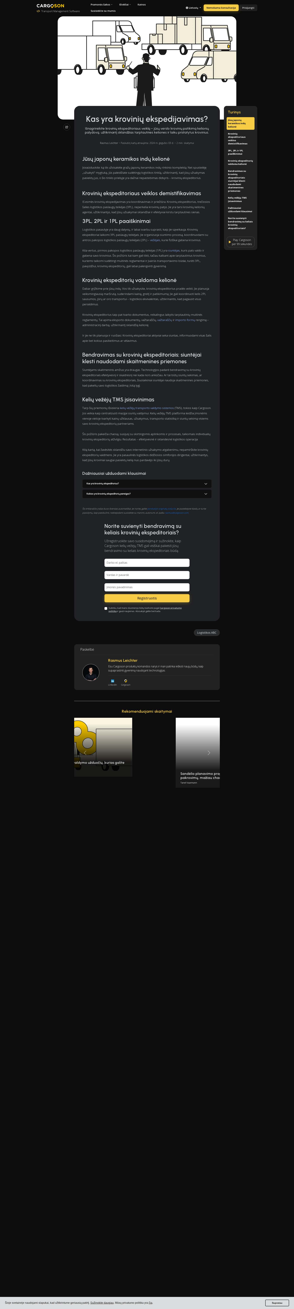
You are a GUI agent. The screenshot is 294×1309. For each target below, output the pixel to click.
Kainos (142, 4)
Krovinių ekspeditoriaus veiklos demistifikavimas (237, 138)
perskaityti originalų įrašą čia (161, 508)
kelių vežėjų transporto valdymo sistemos (147, 408)
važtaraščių (164, 320)
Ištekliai (124, 4)
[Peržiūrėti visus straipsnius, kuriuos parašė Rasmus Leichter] (90, 672)
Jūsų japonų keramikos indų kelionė (237, 123)
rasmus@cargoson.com (177, 512)
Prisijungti (248, 7)
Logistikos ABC (206, 632)
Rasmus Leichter (109, 143)
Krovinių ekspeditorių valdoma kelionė (240, 162)
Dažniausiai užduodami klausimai (240, 209)
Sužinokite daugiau (102, 1302)
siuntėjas (174, 250)
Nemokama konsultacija (221, 7)
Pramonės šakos (100, 4)
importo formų (185, 320)
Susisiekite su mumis (103, 10)
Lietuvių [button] (193, 7)
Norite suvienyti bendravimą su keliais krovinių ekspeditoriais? (240, 223)
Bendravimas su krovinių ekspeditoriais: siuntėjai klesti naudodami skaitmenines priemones (237, 180)
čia (150, 1302)
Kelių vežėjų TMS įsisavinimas (237, 199)
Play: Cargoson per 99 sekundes (242, 242)
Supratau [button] (277, 1303)
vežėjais (155, 240)
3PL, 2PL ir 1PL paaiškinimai (235, 152)
